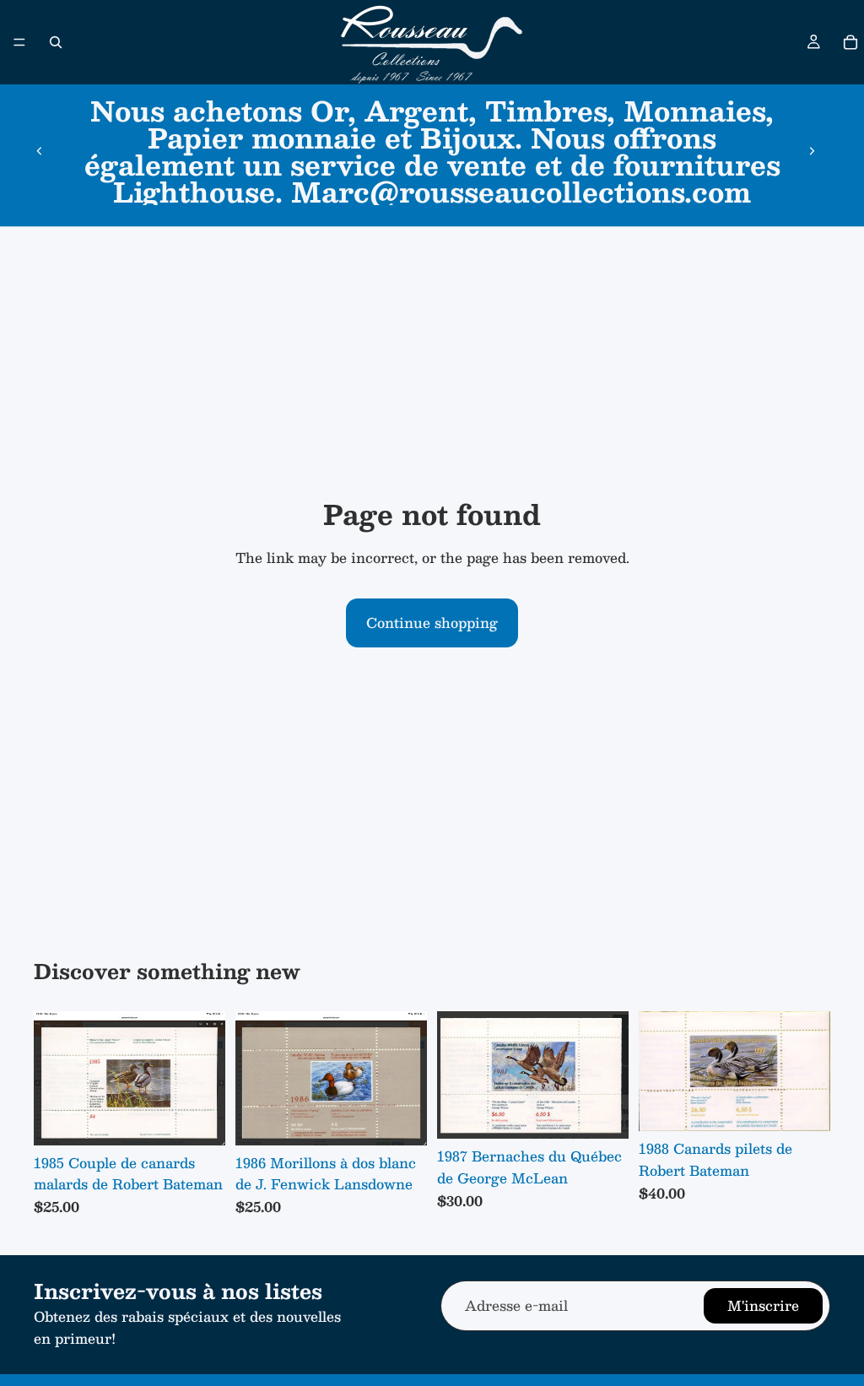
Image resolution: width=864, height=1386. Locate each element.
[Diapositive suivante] (811, 151)
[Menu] (19, 42)
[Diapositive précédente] (39, 151)
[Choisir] (199, 1119)
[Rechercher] (55, 42)
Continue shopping (432, 622)
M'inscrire (763, 1305)
